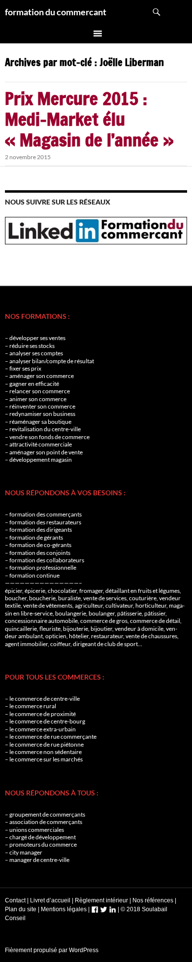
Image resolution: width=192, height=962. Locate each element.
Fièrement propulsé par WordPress (51, 950)
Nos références (152, 900)
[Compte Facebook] (94, 909)
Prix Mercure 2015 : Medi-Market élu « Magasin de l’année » (89, 119)
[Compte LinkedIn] (112, 909)
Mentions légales (64, 909)
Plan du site (20, 909)
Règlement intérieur (101, 900)
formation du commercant (55, 11)
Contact (15, 900)
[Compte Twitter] (103, 909)
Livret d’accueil (50, 900)
